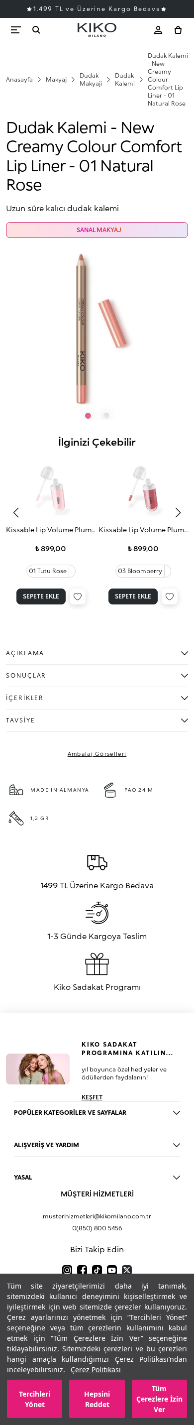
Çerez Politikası (96, 1369)
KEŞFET (92, 1097)
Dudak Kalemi (125, 79)
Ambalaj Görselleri (97, 753)
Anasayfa (19, 79)
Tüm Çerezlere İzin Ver (159, 1399)
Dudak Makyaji (91, 79)
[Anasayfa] (97, 30)
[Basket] (178, 30)
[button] (16, 513)
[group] (51, 531)
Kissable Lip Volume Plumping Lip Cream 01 (51, 529)
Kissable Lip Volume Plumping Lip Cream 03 (143, 529)
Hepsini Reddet (97, 1399)
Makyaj (56, 79)
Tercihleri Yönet (34, 1399)
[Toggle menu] (16, 30)
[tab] (88, 416)
